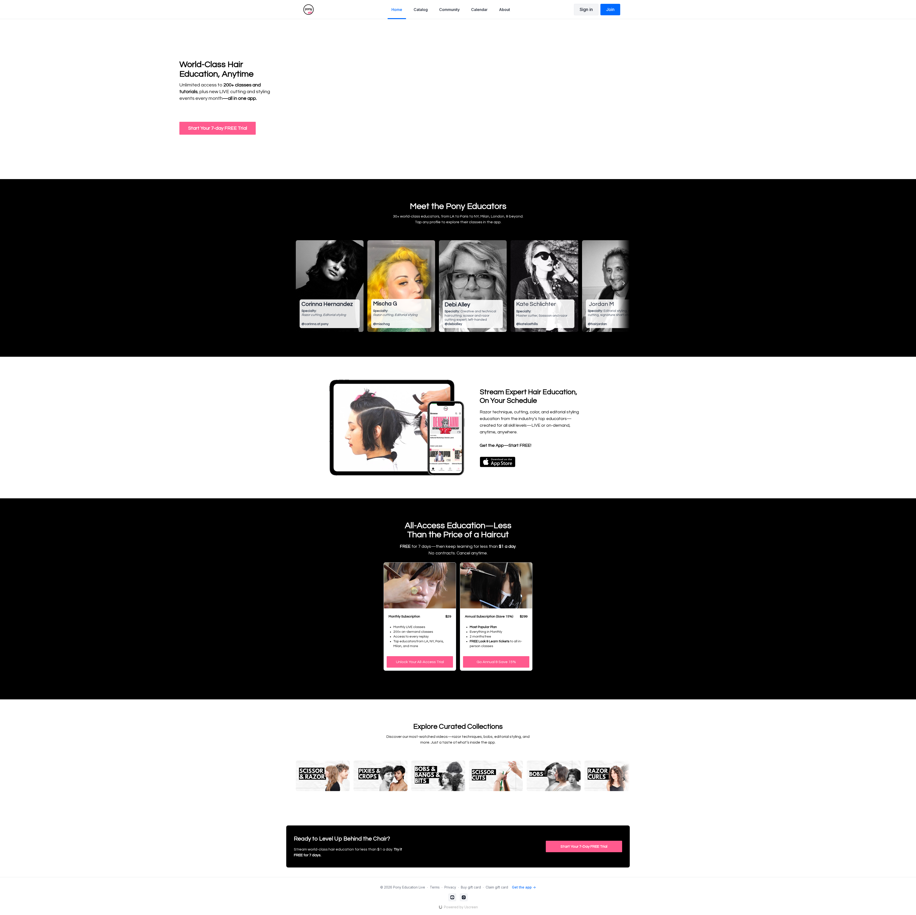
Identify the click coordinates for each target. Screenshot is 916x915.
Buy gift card (471, 887)
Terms (435, 887)
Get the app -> (524, 887)
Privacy (450, 887)
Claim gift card (497, 887)
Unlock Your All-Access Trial (420, 662)
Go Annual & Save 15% (496, 662)
